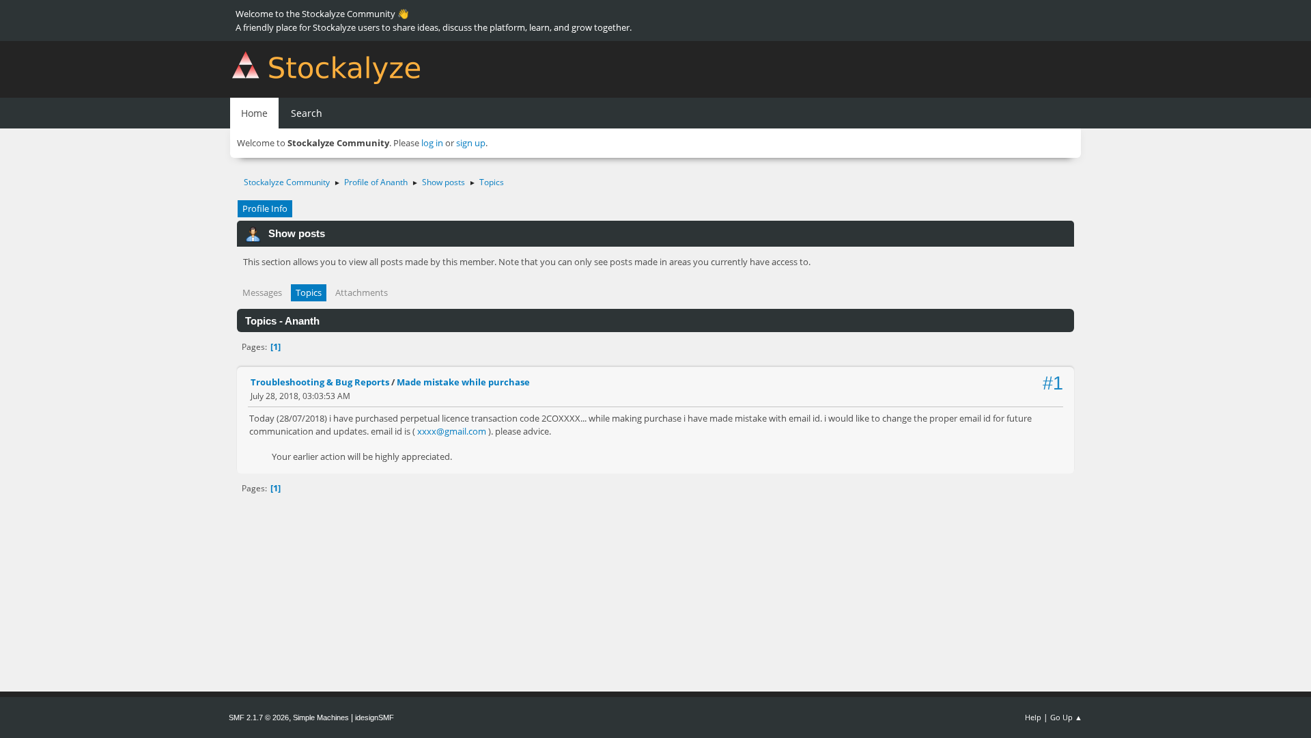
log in (432, 143)
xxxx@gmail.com (451, 431)
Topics (309, 292)
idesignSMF (374, 717)
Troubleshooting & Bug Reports (320, 382)
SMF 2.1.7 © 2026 (259, 717)
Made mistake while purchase (463, 382)
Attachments (361, 292)
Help (1033, 717)
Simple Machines (321, 717)
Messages (262, 292)
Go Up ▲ (1066, 717)
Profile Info (264, 208)
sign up (470, 143)
